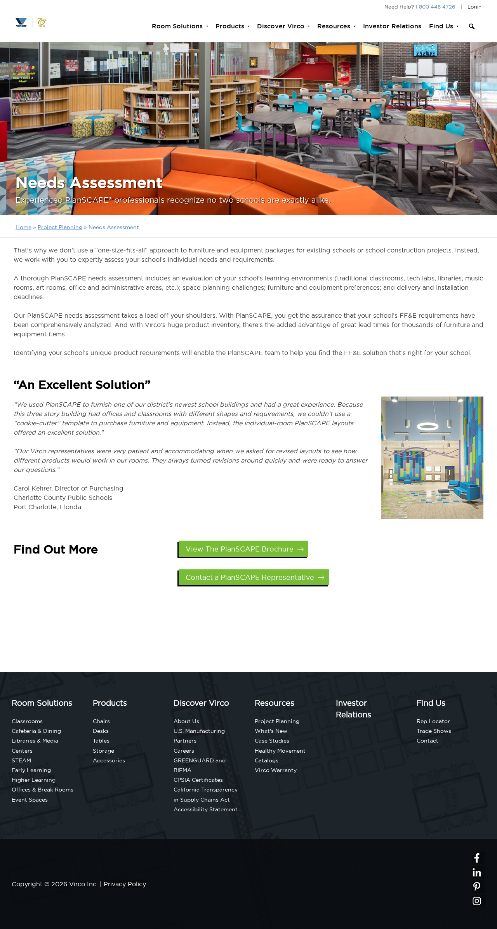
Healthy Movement (280, 750)
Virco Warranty (276, 770)
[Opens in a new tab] (478, 858)
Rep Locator (433, 721)
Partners (185, 740)
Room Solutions (177, 26)
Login (474, 6)
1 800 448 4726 (435, 6)
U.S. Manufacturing (199, 730)
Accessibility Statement (206, 809)
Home (23, 227)
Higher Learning (34, 779)
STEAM (21, 760)
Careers (184, 750)
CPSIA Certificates (198, 779)
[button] (471, 26)
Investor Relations (392, 26)
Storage (103, 750)
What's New (271, 730)
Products (229, 26)
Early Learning (31, 770)
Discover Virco (280, 26)
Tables (101, 740)
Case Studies (272, 740)
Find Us (441, 26)
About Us (186, 721)
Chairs (101, 721)
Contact (427, 740)
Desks (101, 730)
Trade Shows (434, 730)
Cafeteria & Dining (36, 730)
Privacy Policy (125, 884)
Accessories (109, 760)
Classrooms (27, 721)
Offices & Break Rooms (42, 789)
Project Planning (60, 227)
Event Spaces (30, 799)
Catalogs (266, 760)
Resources (333, 26)
